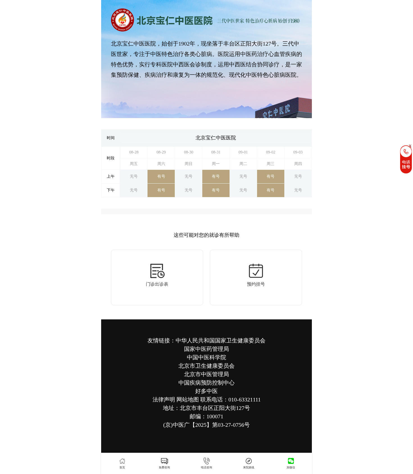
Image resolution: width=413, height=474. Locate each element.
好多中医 (206, 391)
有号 (161, 176)
